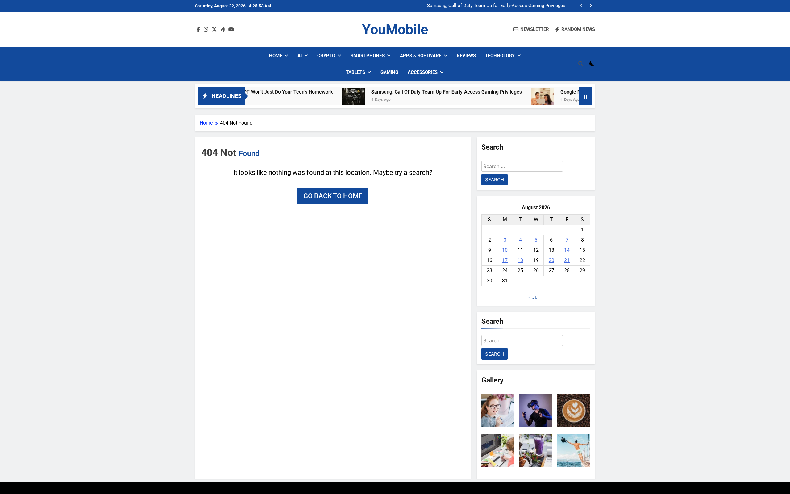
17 (505, 260)
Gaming (389, 72)
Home (275, 55)
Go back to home (332, 196)
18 (520, 260)
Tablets (355, 72)
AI (299, 55)
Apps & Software (420, 55)
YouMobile (395, 29)
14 (567, 250)
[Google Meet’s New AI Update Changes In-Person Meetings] (521, 100)
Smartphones (368, 55)
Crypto (326, 55)
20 (551, 260)
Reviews (466, 55)
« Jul (533, 297)
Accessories (423, 72)
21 (567, 260)
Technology (500, 55)
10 (505, 250)
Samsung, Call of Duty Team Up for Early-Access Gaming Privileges (496, 5)
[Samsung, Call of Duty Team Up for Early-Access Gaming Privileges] (331, 100)
